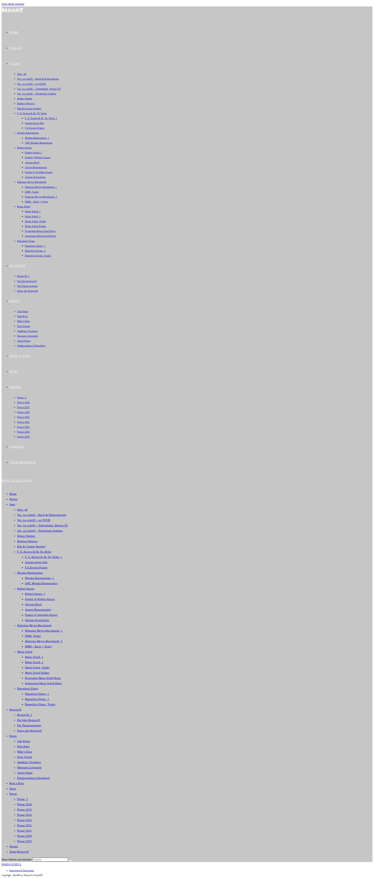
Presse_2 (22, 799)
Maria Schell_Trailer (37, 667)
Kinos (13, 735)
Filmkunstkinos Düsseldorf (33, 778)
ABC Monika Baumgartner (41, 583)
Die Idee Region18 (28, 720)
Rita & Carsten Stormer (31, 546)
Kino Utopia (24, 757)
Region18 (12, 9)
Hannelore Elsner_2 (37, 699)
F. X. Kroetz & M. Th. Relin (34, 551)
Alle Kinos (23, 741)
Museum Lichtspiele (29, 767)
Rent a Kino (16, 783)
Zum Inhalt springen (13, 4)
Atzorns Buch (33, 604)
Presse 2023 (24, 820)
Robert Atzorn (25, 588)
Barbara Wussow (27, 541)
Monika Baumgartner (30, 572)
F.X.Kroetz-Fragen (36, 567)
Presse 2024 (24, 814)
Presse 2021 (24, 830)
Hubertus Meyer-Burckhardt (34, 625)
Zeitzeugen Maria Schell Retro (43, 683)
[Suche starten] (70, 860)
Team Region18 (19, 851)
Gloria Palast (25, 772)
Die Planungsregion (29, 725)
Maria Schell (24, 651)
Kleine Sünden (26, 536)
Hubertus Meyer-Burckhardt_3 (43, 641)
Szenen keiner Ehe (36, 562)
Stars (12, 504)
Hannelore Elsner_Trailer (40, 704)
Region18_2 (24, 714)
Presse (13, 793)
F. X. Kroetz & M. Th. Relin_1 (43, 557)
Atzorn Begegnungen (38, 609)
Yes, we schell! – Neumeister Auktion (40, 530)
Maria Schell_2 (34, 662)
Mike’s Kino (24, 751)
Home (13, 493)
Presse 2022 (24, 825)
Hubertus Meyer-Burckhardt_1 (43, 630)
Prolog (13, 499)
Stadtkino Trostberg (29, 762)
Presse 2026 (24, 804)
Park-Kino (23, 746)
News (12, 788)
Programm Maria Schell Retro (43, 678)
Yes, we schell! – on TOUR (33, 520)
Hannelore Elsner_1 (37, 693)
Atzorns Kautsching (37, 620)
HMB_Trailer (33, 636)
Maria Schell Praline (37, 672)
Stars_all (22, 509)
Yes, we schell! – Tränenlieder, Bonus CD (42, 525)
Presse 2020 (24, 835)
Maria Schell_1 (34, 657)
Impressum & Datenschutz (21, 870)
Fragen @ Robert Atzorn (40, 599)
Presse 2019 (24, 841)
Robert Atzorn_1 (35, 593)
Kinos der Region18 (29, 730)
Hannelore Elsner (27, 688)
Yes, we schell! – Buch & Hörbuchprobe (41, 514)
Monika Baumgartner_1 (39, 578)
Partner (13, 846)
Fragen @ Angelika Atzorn (41, 614)
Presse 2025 (24, 809)
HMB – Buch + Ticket (38, 646)
